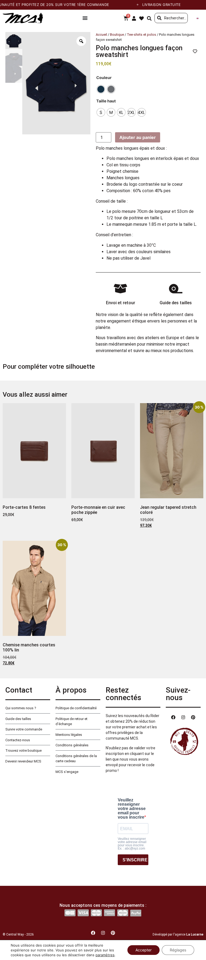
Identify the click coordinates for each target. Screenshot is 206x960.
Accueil (101, 35)
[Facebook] (173, 717)
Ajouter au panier (137, 137)
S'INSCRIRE (135, 860)
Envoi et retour (120, 302)
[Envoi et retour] (120, 288)
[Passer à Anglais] (197, 18)
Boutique (117, 35)
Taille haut (106, 101)
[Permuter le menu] (85, 18)
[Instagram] (183, 717)
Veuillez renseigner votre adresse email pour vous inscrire (132, 808)
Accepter (143, 950)
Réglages (178, 950)
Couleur (104, 78)
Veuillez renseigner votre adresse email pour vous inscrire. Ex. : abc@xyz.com (132, 843)
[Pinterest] (193, 717)
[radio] (101, 89)
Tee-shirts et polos (141, 35)
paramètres (105, 955)
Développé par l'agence (178, 934)
